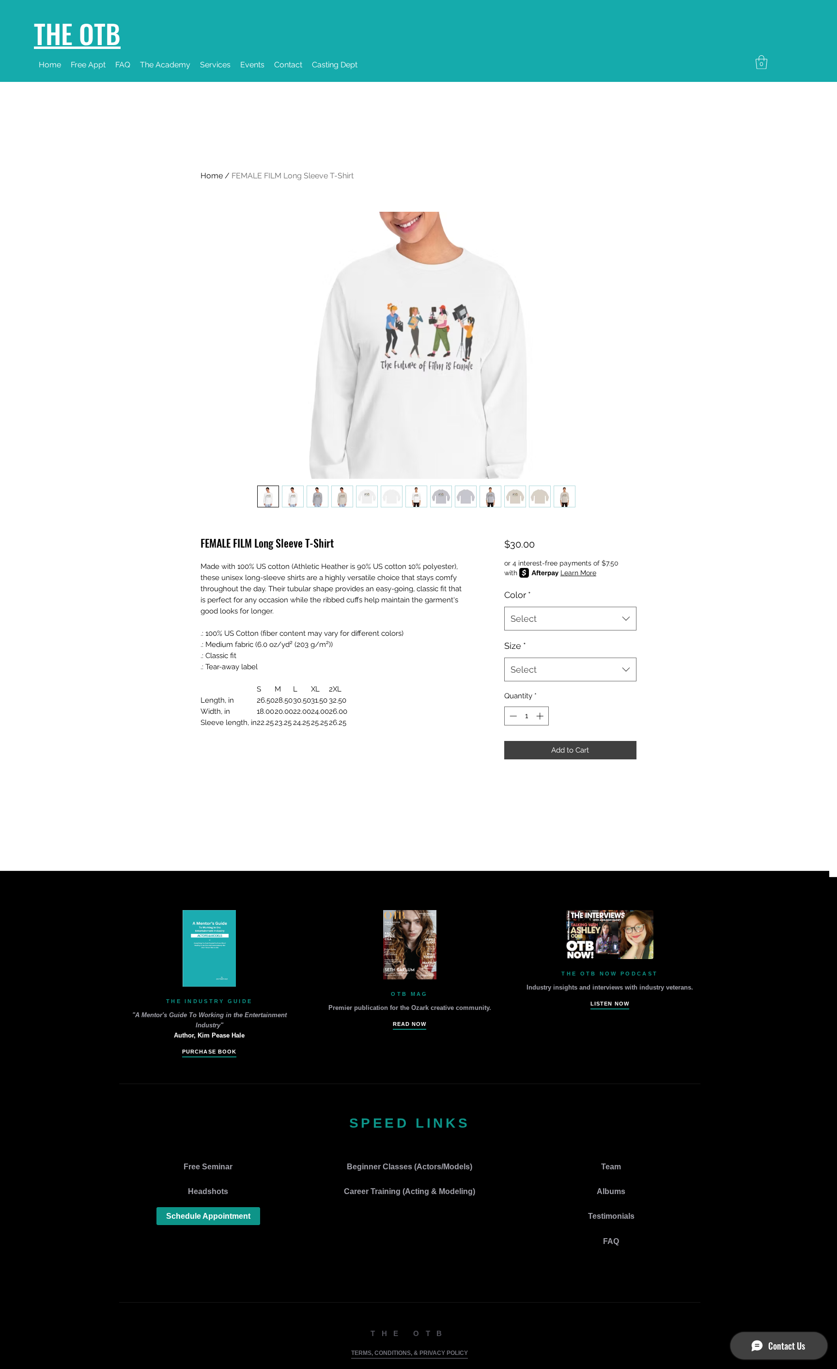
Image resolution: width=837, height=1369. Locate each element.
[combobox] (570, 619)
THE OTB (77, 33)
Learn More (578, 573)
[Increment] (540, 716)
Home (212, 175)
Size (515, 646)
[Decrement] (512, 716)
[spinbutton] (526, 716)
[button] (252, 65)
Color (517, 595)
